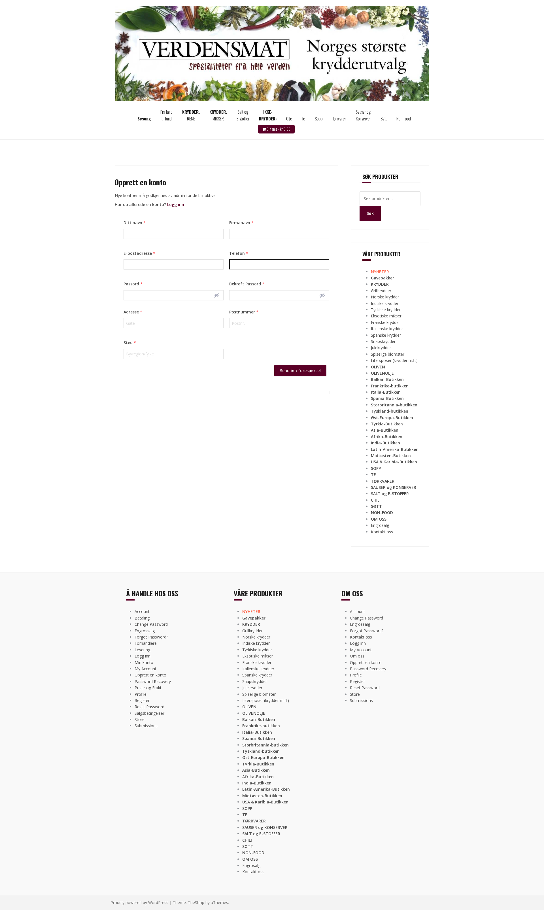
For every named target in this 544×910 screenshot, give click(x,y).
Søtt (384, 118)
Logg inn (175, 204)
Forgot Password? (151, 637)
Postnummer (243, 312)
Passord (133, 284)
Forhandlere (146, 643)
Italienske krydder (387, 328)
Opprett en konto (150, 675)
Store (139, 719)
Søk (370, 213)
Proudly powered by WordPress (139, 902)
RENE (191, 115)
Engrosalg (380, 525)
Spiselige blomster (387, 354)
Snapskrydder (383, 341)
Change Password (151, 624)
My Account (145, 668)
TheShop (196, 902)
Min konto (144, 662)
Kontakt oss (382, 531)
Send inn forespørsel (300, 370)
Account (142, 611)
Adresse (133, 312)
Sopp (319, 118)
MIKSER (218, 115)
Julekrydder (381, 347)
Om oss (357, 656)
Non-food (403, 118)
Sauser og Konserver (363, 115)
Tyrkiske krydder (386, 309)
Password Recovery (153, 681)
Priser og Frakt (148, 687)
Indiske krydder (384, 303)
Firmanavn (241, 222)
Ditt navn (135, 222)
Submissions (146, 725)
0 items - (278, 129)
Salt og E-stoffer (243, 115)
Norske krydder (385, 297)
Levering (142, 649)
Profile (140, 694)
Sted (130, 342)
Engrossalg (145, 630)
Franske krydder (385, 322)
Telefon (238, 253)
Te (303, 118)
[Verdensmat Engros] (272, 53)
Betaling (142, 618)
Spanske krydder (386, 335)
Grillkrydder (381, 290)
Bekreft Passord (246, 284)
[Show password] (216, 295)
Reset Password (149, 706)
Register (142, 700)
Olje (289, 118)
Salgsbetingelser (149, 713)
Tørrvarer (339, 118)
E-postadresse (139, 253)
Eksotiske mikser (386, 316)
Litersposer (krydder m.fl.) (394, 360)
